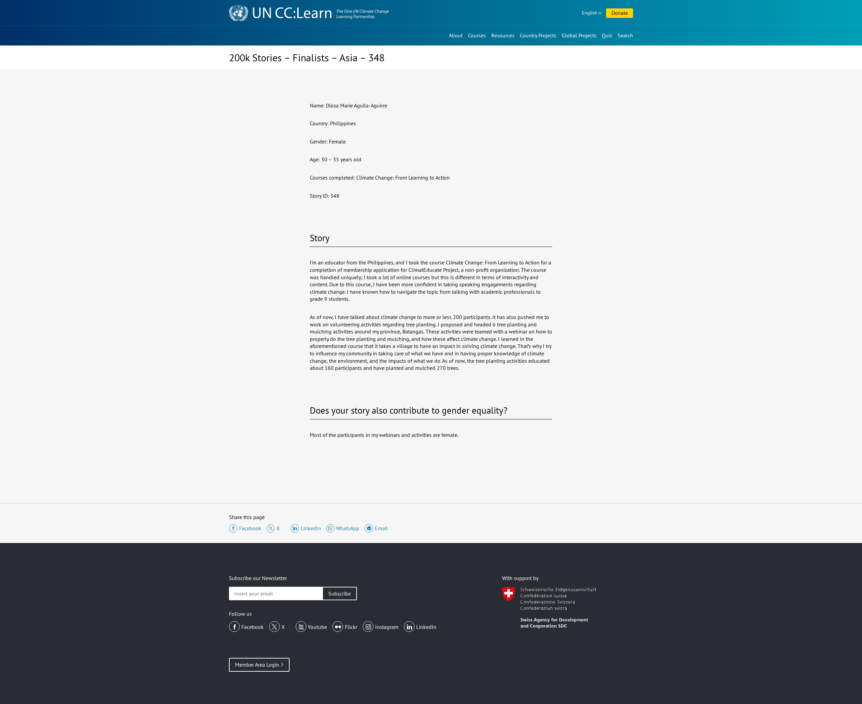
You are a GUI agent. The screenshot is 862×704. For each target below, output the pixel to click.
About (456, 35)
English (589, 13)
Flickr (351, 626)
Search (625, 35)
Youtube (317, 626)
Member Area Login (257, 664)
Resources (503, 35)
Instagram (386, 626)
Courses (477, 35)
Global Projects (579, 35)
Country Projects (538, 35)
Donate (619, 12)
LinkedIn (426, 626)
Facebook (252, 626)
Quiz (607, 35)
